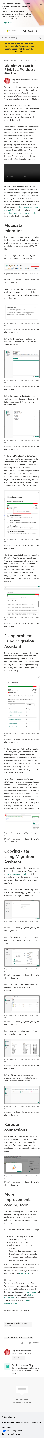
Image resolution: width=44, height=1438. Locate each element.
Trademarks (6, 1427)
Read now (19, 51)
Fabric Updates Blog (10, 38)
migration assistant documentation (22, 213)
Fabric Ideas (31, 1291)
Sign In (38, 31)
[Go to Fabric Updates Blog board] (7, 1366)
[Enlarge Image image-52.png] (22, 600)
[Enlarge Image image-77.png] (22, 957)
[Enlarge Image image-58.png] (22, 1165)
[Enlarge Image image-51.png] (22, 513)
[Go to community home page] (14, 31)
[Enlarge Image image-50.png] (22, 424)
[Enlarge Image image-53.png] (22, 703)
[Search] (24, 30)
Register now (8, 22)
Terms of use (36, 1422)
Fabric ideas (24, 1273)
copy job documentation (17, 874)
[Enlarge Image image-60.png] (22, 1048)
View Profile (18, 1358)
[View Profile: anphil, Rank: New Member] (7, 81)
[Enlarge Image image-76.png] (22, 909)
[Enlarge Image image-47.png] (22, 267)
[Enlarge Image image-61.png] (22, 1004)
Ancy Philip (16, 79)
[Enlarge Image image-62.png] (22, 1095)
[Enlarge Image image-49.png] (22, 364)
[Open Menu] (40, 37)
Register (31, 31)
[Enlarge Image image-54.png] (22, 821)
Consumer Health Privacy (11, 1434)
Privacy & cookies (22, 1422)
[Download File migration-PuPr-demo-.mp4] (30, 1324)
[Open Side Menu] (3, 31)
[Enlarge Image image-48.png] (22, 312)
